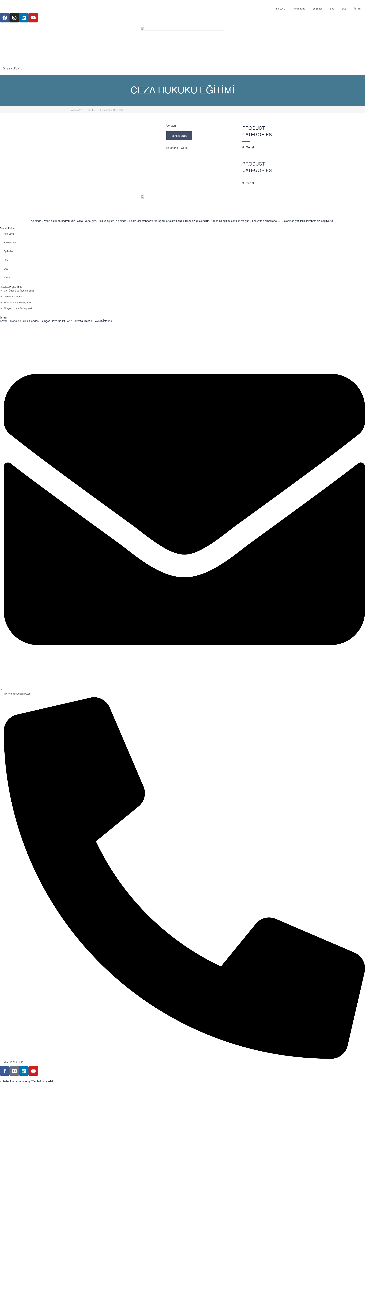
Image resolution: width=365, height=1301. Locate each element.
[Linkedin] (24, 17)
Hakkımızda (299, 8)
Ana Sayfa (280, 8)
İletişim (357, 8)
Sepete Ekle (179, 136)
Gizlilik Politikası (202, 1257)
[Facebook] (5, 17)
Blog (331, 8)
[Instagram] (14, 17)
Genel (91, 109)
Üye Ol (28, 1295)
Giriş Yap (38, 1295)
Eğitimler (317, 8)
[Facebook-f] (5, 1071)
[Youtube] (33, 17)
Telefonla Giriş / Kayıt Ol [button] (17, 1093)
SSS (344, 8)
